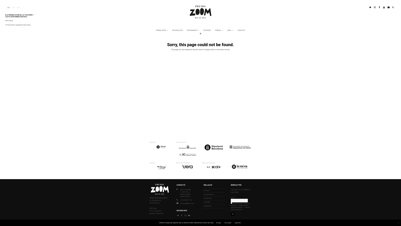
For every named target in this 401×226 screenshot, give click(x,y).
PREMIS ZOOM (161, 30)
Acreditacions (208, 194)
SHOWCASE (208, 198)
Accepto (218, 222)
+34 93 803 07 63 (186, 200)
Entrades (207, 190)
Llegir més (238, 222)
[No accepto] (398, 223)
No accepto (228, 222)
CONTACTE (241, 30)
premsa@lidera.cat (187, 203)
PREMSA (218, 30)
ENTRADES (207, 30)
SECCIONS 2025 (177, 30)
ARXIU (229, 30)
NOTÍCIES (207, 202)
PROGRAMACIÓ (192, 30)
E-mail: (233, 197)
